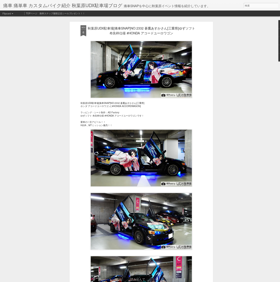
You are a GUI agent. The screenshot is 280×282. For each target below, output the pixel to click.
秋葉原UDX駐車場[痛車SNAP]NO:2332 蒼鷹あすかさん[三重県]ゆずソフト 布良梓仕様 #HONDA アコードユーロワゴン (141, 30)
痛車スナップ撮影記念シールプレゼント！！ (62, 13)
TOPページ (31, 13)
